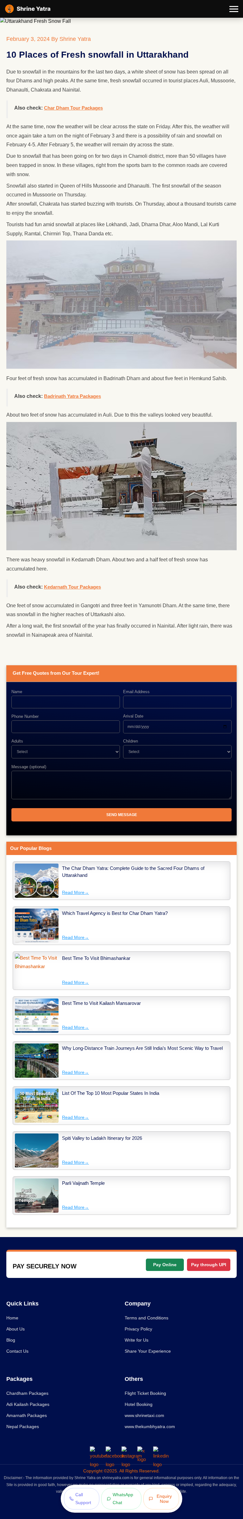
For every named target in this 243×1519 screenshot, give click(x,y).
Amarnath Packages (26, 1415)
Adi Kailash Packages (27, 1404)
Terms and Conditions (146, 1317)
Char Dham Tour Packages (73, 108)
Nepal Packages (22, 1426)
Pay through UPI (208, 1264)
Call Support (83, 1498)
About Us (15, 1328)
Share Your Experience (148, 1351)
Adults (17, 741)
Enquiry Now (164, 1499)
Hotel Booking (139, 1404)
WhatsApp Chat (123, 1498)
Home (12, 1317)
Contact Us (17, 1351)
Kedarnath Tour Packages (72, 587)
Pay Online (165, 1264)
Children (130, 741)
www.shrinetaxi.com (144, 1415)
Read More (75, 892)
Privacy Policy (138, 1328)
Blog (10, 1340)
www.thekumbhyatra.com (150, 1426)
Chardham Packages (27, 1393)
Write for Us (136, 1340)
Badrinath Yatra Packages (72, 396)
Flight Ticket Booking (145, 1393)
